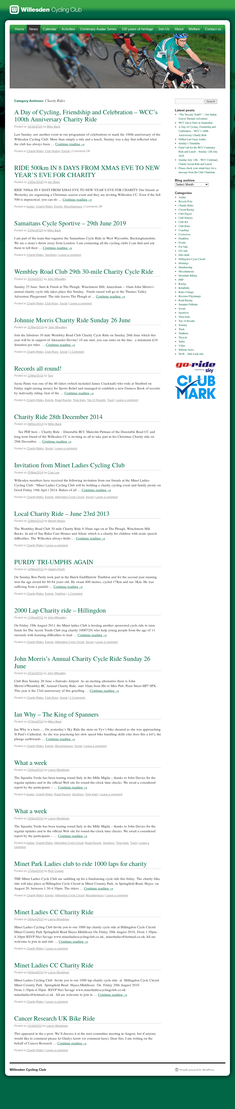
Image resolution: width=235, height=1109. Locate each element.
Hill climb (184, 255)
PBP (181, 279)
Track (110, 400)
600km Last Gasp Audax (192, 139)
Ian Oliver (54, 182)
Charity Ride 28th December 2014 (58, 416)
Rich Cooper (56, 871)
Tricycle (183, 337)
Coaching (184, 230)
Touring (183, 325)
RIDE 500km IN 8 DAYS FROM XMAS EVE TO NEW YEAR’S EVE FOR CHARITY (87, 171)
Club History (52, 151)
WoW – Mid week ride (191, 354)
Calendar (49, 29)
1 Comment (77, 351)
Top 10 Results (96, 400)
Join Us (164, 29)
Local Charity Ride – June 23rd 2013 (61, 513)
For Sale (183, 246)
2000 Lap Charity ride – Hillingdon (60, 610)
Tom (50, 375)
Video (182, 345)
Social (63, 303)
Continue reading (69, 144)
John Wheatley (57, 279)
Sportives (51, 255)
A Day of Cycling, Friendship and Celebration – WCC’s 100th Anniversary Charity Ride (86, 115)
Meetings (184, 263)
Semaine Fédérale (188, 304)
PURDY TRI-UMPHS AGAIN (53, 561)
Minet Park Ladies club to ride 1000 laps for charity (80, 863)
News (33, 29)
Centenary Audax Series (98, 29)
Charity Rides (35, 151)
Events (66, 151)
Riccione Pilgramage (190, 296)
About (179, 29)
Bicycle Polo (185, 201)
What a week (30, 762)
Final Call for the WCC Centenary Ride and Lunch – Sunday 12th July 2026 (198, 151)
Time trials (79, 400)
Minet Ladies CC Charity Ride (53, 911)
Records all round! (38, 368)
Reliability (184, 288)
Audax (30, 206)
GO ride (183, 250)
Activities (68, 29)
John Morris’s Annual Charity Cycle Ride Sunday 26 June (82, 662)
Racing (182, 283)
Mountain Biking (188, 275)
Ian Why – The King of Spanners (56, 714)
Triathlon (60, 593)
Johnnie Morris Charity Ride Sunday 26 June (72, 319)
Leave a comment (70, 255)
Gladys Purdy (56, 569)
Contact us (213, 29)
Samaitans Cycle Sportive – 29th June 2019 (70, 223)
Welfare (194, 29)
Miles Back (53, 126)
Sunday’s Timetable (189, 143)
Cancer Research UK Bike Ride (54, 1018)
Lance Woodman (58, 770)
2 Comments (77, 697)
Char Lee (53, 472)
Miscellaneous (73, 206)
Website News (186, 349)
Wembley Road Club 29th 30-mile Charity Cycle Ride (83, 271)
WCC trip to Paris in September (196, 122)
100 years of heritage (137, 29)
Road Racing (63, 400)
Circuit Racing (186, 209)
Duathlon (184, 238)
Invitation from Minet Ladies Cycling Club (69, 464)
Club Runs (51, 303)
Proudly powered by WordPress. (197, 1069)
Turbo (182, 341)
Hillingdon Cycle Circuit (69, 497)
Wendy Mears (56, 521)
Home (19, 29)
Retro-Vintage (186, 292)
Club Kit (183, 222)
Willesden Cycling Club (46, 7)
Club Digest (185, 213)
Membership (185, 267)
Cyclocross (185, 234)
